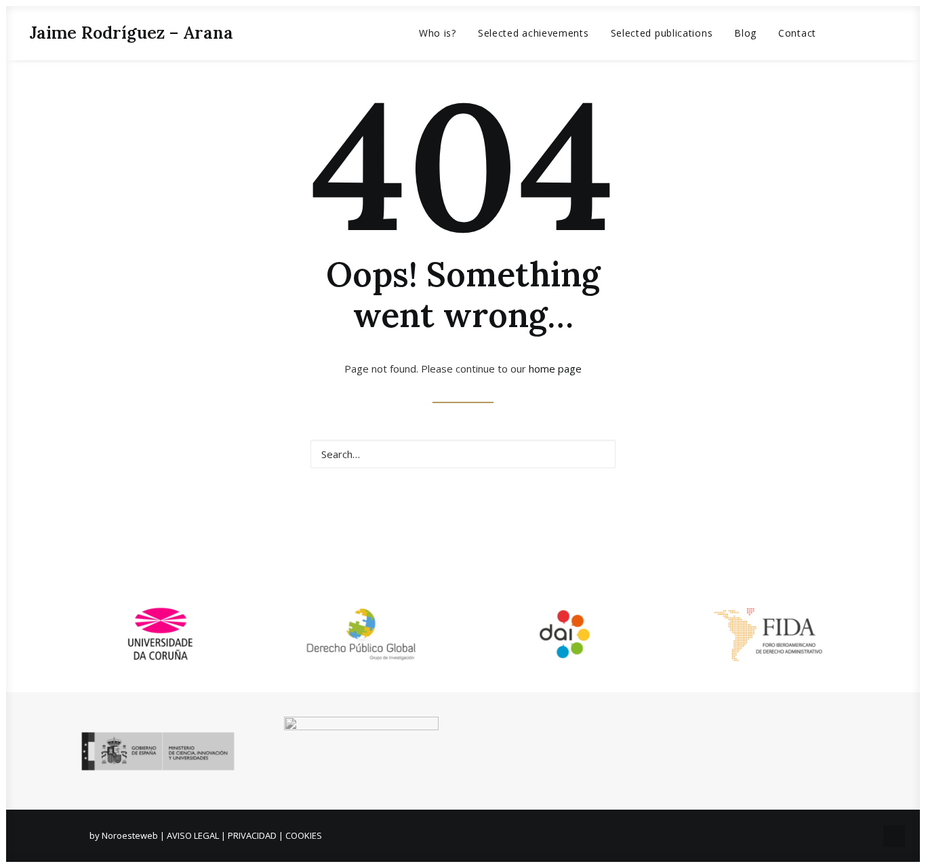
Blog (745, 32)
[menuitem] (437, 33)
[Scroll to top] (894, 835)
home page (555, 368)
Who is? (437, 32)
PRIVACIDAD (252, 835)
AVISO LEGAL (193, 835)
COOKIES (303, 835)
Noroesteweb (131, 835)
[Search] (463, 454)
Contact (797, 32)
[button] (849, 33)
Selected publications (662, 32)
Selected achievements (533, 32)
